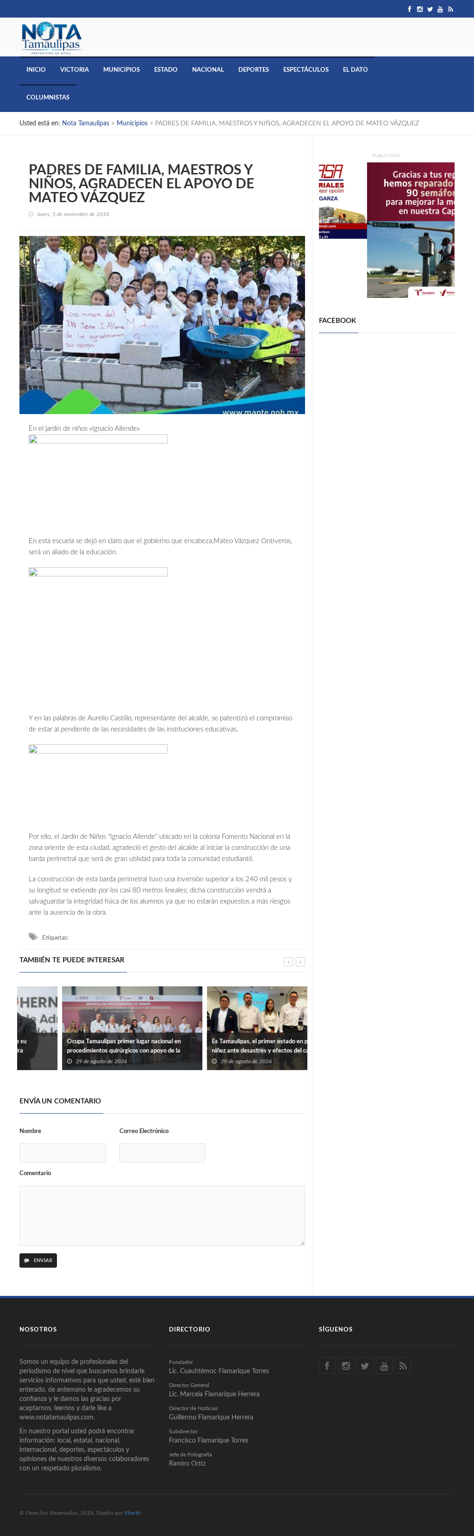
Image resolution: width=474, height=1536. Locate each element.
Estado (166, 70)
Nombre (30, 1131)
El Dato (355, 70)
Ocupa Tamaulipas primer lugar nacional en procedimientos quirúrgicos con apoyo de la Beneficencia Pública (81, 1051)
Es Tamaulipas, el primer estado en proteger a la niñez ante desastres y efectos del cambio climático (232, 1051)
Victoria (74, 70)
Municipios (121, 70)
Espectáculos (306, 70)
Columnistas (47, 98)
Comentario (35, 1174)
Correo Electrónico (143, 1131)
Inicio (36, 70)
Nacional (208, 70)
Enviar (42, 1260)
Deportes (253, 70)
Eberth (133, 1513)
